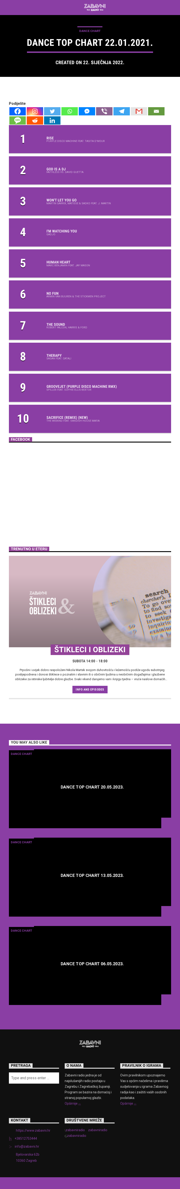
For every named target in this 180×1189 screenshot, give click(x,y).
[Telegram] (121, 111)
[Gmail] (139, 111)
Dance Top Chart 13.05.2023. (92, 875)
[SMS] (17, 120)
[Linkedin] (52, 120)
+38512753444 (26, 1138)
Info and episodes (90, 689)
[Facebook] (17, 111)
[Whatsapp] (69, 111)
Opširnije (71, 1103)
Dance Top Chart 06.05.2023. (92, 964)
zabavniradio (75, 1130)
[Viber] (104, 111)
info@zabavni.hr (27, 1146)
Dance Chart (90, 31)
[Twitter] (52, 111)
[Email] (156, 111)
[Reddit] (35, 120)
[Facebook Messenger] (87, 111)
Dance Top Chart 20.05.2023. (92, 787)
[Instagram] (35, 111)
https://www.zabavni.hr (33, 1130)
